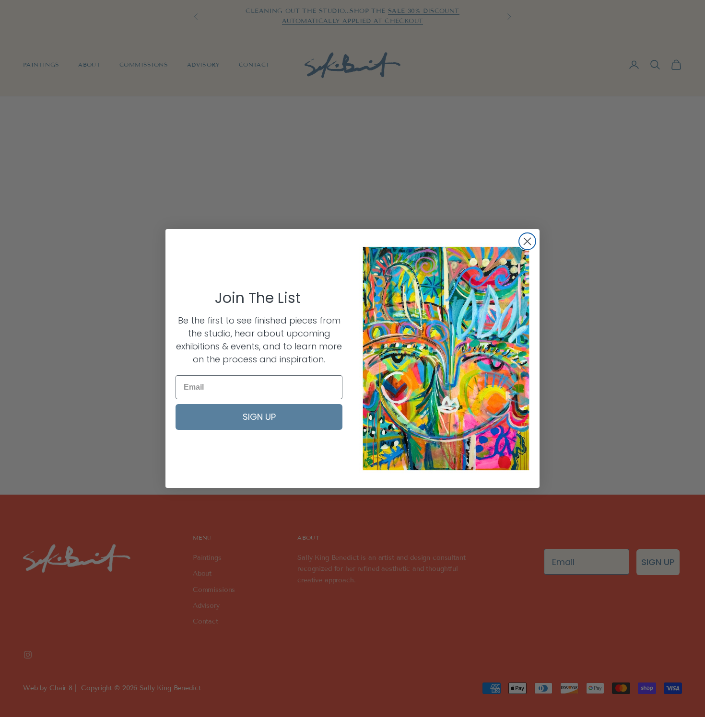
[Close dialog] (527, 241)
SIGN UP (259, 417)
